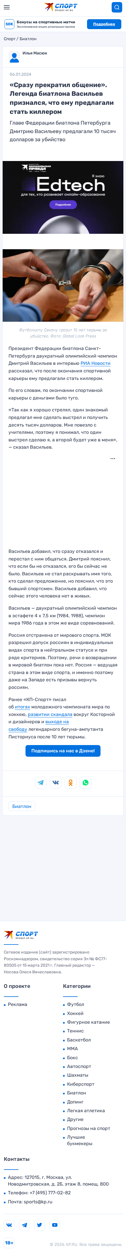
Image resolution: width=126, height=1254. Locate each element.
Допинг (75, 1102)
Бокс (72, 1057)
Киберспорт (80, 1084)
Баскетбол (79, 1040)
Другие (75, 1119)
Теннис (75, 1031)
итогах (22, 707)
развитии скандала (50, 714)
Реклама (17, 1004)
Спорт (10, 39)
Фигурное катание (88, 1022)
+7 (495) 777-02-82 (50, 1192)
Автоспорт (79, 1066)
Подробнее (104, 24)
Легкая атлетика (86, 1110)
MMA (72, 1048)
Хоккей (75, 1013)
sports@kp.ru (38, 1202)
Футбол (75, 1004)
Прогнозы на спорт (88, 1128)
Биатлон (28, 39)
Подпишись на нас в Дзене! (63, 751)
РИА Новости (95, 363)
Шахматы (77, 1075)
